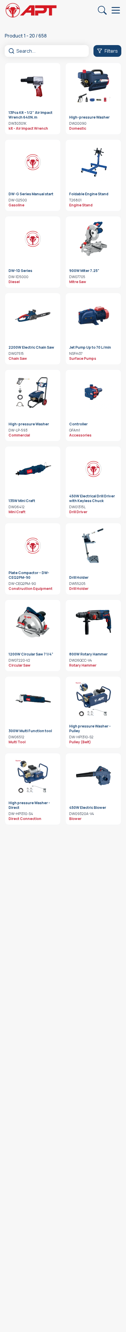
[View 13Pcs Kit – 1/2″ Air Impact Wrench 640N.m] (32, 85)
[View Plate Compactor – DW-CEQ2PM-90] (32, 546)
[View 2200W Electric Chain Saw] (32, 316)
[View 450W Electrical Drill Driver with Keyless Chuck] (93, 469)
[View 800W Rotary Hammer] (93, 622)
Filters (111, 51)
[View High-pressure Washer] (93, 85)
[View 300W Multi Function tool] (32, 699)
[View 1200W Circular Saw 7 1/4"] (32, 622)
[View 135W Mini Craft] (32, 469)
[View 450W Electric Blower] (93, 776)
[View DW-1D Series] (32, 239)
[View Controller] (93, 392)
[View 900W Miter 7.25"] (93, 239)
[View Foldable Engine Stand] (93, 162)
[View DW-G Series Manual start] (32, 162)
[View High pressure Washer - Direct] (32, 776)
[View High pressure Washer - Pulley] (93, 699)
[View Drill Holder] (93, 546)
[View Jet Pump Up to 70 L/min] (93, 316)
